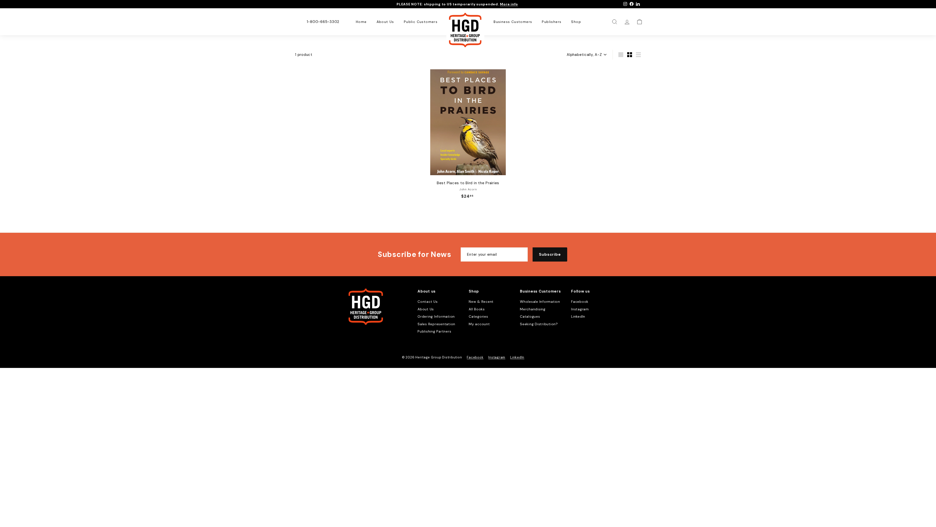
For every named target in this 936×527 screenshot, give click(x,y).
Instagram (580, 309)
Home (361, 22)
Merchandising (533, 309)
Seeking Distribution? (539, 324)
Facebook (579, 301)
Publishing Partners (434, 331)
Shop (576, 22)
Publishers (551, 22)
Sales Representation (436, 324)
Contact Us (428, 301)
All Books (477, 309)
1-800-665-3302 (323, 21)
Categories (478, 316)
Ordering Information (436, 316)
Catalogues (530, 316)
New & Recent (481, 301)
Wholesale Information (540, 301)
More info (509, 4)
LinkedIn (578, 316)
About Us (385, 22)
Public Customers (421, 22)
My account (479, 324)
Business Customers (513, 22)
